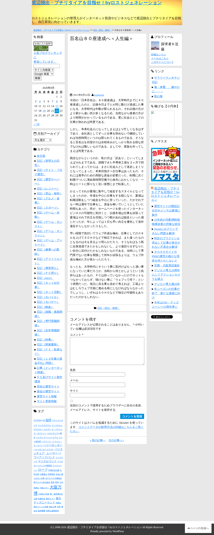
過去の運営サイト (48, 391)
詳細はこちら (158, 54)
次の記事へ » (116, 440)
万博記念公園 (53, 470)
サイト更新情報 (47, 401)
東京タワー (50, 499)
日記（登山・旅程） (102, 30)
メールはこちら (160, 58)
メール (74, 380)
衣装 (59, 507)
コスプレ (47, 429)
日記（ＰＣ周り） (48, 272)
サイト (74, 390)
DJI (43, 420)
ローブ (42, 469)
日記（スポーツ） (48, 207)
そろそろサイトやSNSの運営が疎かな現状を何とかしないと (166, 256)
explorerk (99, 95)
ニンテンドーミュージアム (47, 437)
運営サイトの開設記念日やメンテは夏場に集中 (166, 210)
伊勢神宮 (51, 474)
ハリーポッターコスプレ (44, 449)
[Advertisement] (98, 68)
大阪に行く (44, 488)
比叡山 (58, 503)
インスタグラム (44, 425)
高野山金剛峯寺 (52, 511)
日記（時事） (45, 339)
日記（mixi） (45, 277)
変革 (57, 482)
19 (44, 110)
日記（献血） (45, 306)
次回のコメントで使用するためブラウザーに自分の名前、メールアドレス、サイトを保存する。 (107, 407)
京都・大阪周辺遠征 (167, 265)
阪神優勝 (41, 511)
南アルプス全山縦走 (42, 482)
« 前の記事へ (97, 440)
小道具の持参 (43, 494)
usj (48, 419)
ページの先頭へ (199, 528)
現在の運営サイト (48, 386)
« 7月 (37, 124)
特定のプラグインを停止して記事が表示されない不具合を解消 (166, 242)
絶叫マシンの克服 (41, 507)
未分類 (41, 155)
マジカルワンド (47, 461)
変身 (53, 482)
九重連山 (43, 474)
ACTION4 (38, 420)
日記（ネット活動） (49, 292)
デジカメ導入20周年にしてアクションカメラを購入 (166, 274)
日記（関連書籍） (48, 344)
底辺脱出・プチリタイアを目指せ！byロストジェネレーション (97, 2)
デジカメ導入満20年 (167, 284)
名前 (73, 369)
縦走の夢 (52, 507)
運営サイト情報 (47, 396)
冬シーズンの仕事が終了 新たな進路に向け (166, 293)
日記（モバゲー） (48, 301)
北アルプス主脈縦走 (53, 478)
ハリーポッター (52, 445)
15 (56, 106)
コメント (76, 334)
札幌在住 (41, 499)
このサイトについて (162, 62)
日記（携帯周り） (48, 268)
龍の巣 (158, 96)
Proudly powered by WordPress (107, 531)
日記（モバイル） (48, 297)
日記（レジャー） (48, 188)
